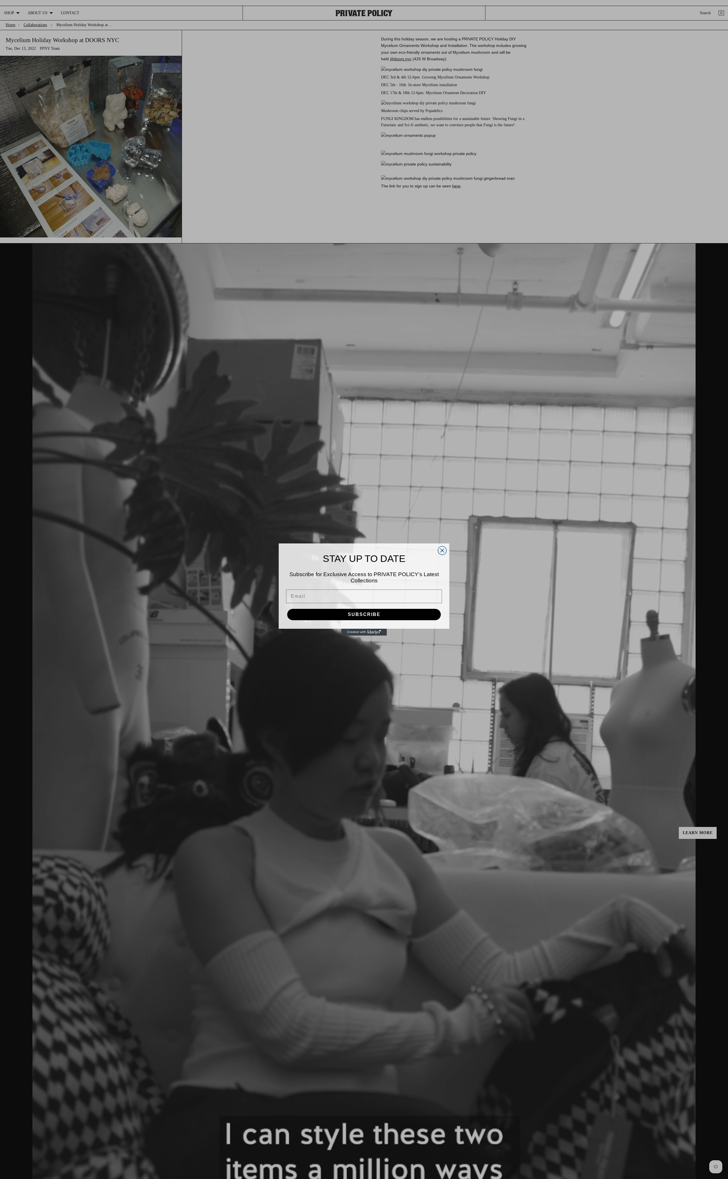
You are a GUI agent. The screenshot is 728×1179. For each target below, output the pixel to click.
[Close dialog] (442, 550)
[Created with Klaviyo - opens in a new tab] (364, 632)
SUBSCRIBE (364, 614)
